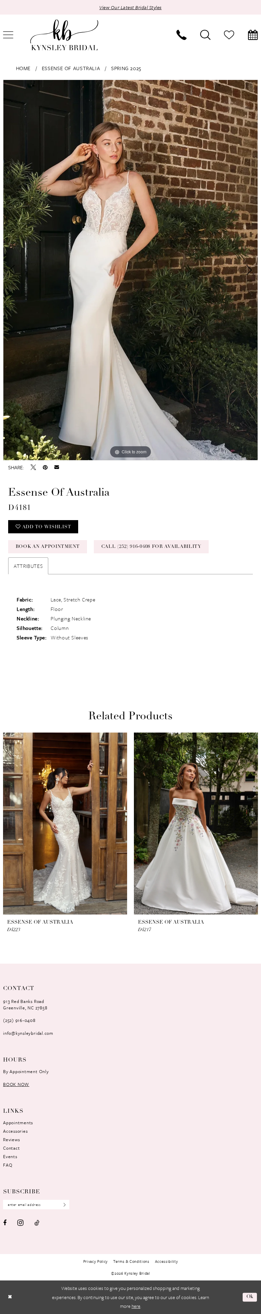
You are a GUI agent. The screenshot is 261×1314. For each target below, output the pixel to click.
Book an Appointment (48, 546)
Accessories (15, 1131)
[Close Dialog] (10, 1297)
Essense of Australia (71, 68)
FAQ (7, 1165)
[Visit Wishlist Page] (229, 35)
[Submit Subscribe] (62, 1204)
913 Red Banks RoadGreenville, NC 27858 (25, 1004)
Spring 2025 (126, 68)
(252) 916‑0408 (19, 1020)
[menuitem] (181, 35)
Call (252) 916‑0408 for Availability (151, 546)
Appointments (18, 1122)
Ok (250, 1297)
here (136, 1306)
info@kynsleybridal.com (28, 1033)
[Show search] (205, 35)
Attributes (28, 566)
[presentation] (65, 824)
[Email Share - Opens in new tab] (56, 467)
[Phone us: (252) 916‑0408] (181, 35)
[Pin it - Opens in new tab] (45, 467)
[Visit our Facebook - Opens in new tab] (4, 1223)
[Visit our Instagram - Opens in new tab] (20, 1222)
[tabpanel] (130, 270)
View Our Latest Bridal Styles (130, 7)
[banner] (64, 35)
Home (23, 68)
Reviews (11, 1139)
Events (10, 1156)
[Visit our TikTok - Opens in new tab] (36, 1223)
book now (16, 1084)
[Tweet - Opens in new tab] (33, 467)
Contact (11, 1148)
